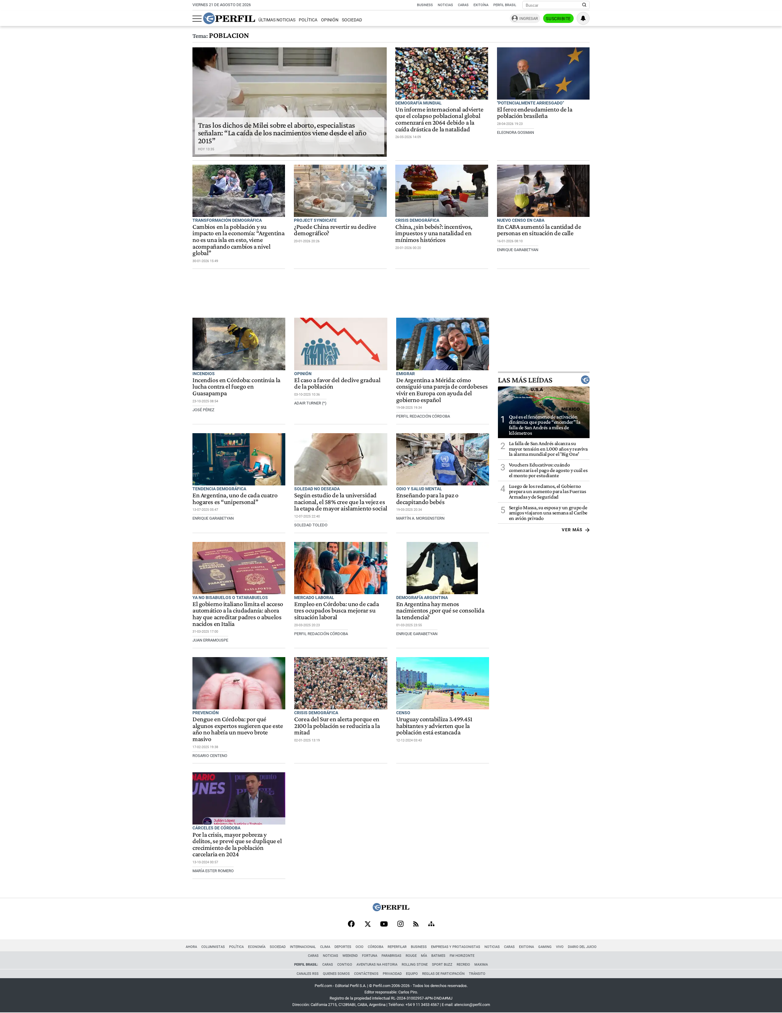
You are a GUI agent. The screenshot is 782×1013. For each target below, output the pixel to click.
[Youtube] (384, 924)
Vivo (560, 947)
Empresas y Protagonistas (455, 947)
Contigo (344, 965)
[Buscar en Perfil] (584, 5)
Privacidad (392, 974)
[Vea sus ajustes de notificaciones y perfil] (583, 18)
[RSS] (415, 924)
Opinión (329, 20)
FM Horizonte (462, 956)
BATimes (438, 956)
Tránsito (477, 974)
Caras (463, 5)
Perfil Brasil (504, 5)
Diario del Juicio (582, 947)
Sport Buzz (442, 965)
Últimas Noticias (276, 20)
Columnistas (213, 947)
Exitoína (480, 5)
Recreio (463, 965)
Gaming (545, 947)
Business (425, 5)
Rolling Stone (415, 965)
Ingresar (528, 18)
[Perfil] (391, 909)
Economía (256, 947)
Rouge (411, 956)
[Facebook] (351, 924)
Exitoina (526, 947)
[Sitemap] (431, 924)
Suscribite (558, 18)
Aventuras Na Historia (376, 965)
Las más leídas (525, 379)
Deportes (342, 947)
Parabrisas (391, 956)
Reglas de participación (443, 974)
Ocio (360, 947)
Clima (325, 947)
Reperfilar (397, 947)
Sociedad (352, 20)
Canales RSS (308, 974)
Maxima (481, 965)
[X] (367, 924)
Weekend (350, 956)
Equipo (412, 974)
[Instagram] (400, 924)
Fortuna (369, 956)
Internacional (303, 947)
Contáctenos (366, 974)
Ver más (572, 529)
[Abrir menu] (197, 18)
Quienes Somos (336, 974)
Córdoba (375, 947)
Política (308, 20)
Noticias (445, 5)
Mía (424, 956)
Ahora (191, 947)
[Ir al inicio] (229, 18)
